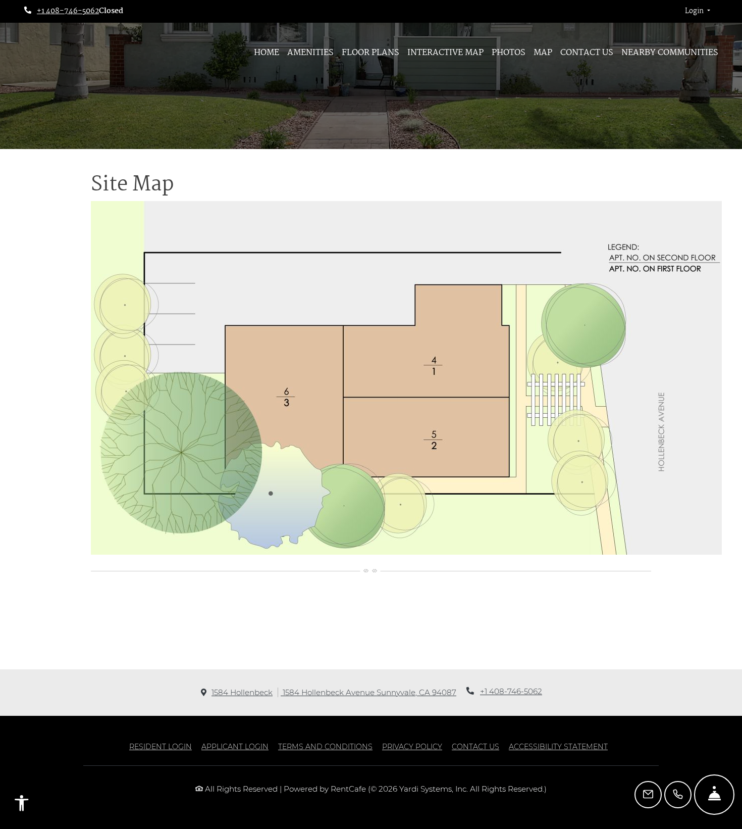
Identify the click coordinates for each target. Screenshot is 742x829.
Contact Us (586, 53)
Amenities (310, 53)
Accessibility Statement (558, 746)
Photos (508, 53)
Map (543, 53)
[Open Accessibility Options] (22, 805)
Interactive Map (445, 53)
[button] (697, 12)
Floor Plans (370, 53)
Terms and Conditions (325, 746)
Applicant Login (235, 746)
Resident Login (160, 746)
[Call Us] (678, 794)
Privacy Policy (412, 746)
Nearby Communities (669, 53)
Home (266, 53)
